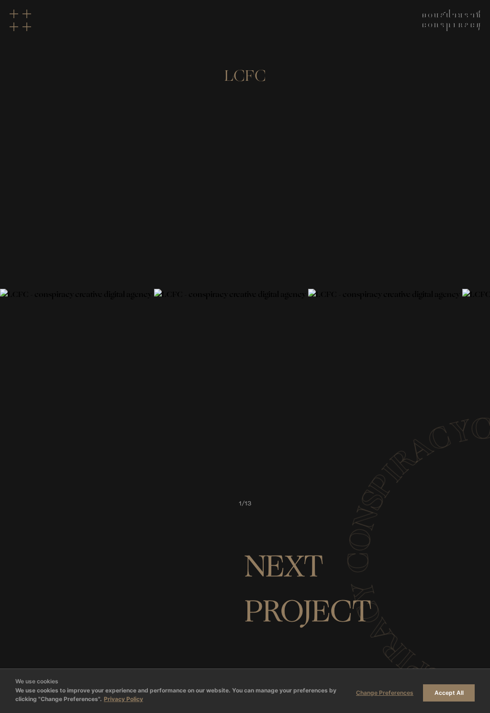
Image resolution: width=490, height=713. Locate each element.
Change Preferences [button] (384, 692)
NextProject (308, 589)
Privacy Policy (123, 698)
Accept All (449, 692)
